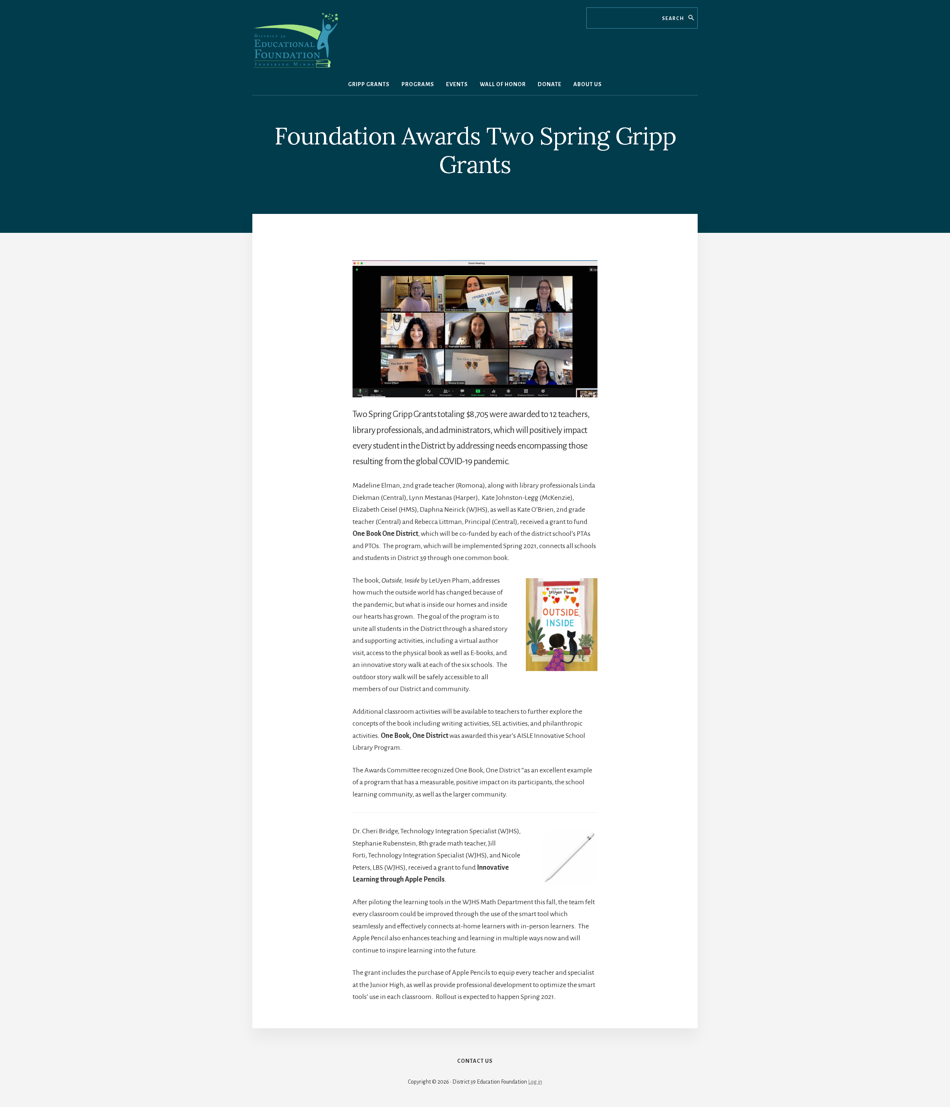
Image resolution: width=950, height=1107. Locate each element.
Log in (535, 1082)
